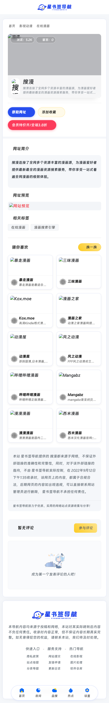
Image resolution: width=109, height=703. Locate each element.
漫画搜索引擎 (44, 227)
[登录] (102, 7)
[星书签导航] (54, 7)
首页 (12, 26)
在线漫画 (43, 26)
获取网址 (19, 112)
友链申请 (54, 662)
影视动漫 (25, 26)
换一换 (91, 247)
